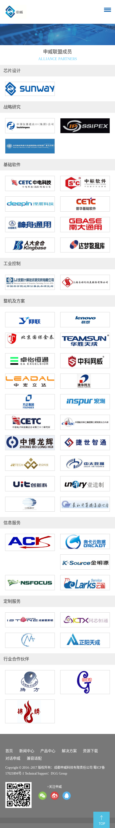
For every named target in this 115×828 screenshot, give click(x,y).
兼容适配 (34, 758)
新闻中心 (26, 751)
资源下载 (90, 751)
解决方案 (69, 751)
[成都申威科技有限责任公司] (14, 12)
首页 (9, 751)
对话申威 (12, 758)
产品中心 (47, 751)
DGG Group (59, 773)
